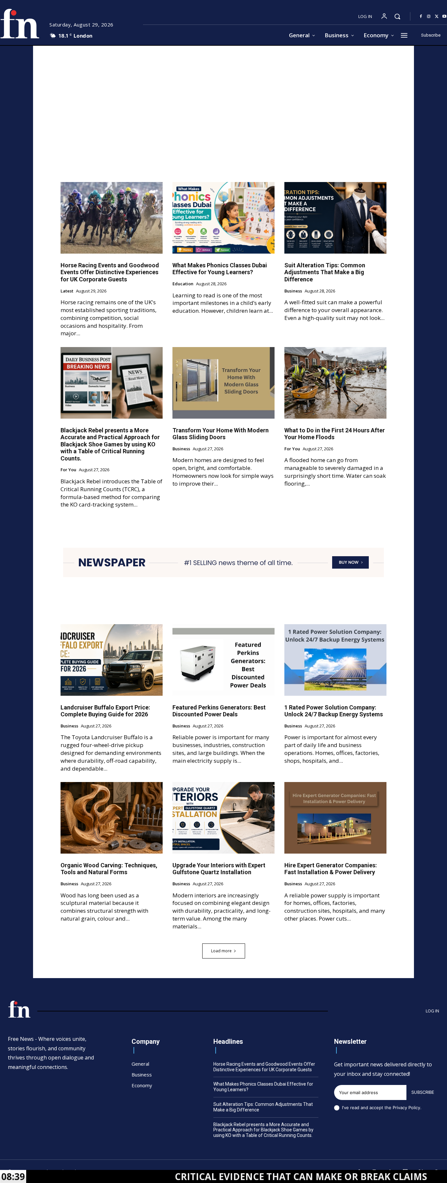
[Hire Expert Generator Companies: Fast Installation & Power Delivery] (335, 817)
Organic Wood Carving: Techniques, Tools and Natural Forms (109, 869)
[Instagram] (429, 17)
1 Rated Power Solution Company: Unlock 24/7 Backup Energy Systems (333, 711)
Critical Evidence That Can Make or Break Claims (250, 1176)
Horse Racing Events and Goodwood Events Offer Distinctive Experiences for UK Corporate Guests (110, 272)
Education (182, 284)
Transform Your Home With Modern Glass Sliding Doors (220, 434)
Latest (67, 291)
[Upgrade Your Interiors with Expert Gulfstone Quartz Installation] (223, 817)
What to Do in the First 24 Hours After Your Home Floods (334, 434)
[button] (397, 16)
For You (68, 470)
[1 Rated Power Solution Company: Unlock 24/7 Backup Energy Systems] (335, 659)
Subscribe (422, 1092)
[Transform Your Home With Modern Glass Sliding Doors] (223, 382)
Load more (221, 951)
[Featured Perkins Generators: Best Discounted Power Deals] (223, 659)
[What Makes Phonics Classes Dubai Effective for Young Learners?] (223, 217)
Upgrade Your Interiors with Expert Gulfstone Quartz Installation (218, 869)
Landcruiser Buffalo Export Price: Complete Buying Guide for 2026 (105, 711)
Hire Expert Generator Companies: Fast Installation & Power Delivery (330, 869)
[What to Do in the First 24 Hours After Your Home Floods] (335, 382)
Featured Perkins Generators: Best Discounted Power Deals (219, 711)
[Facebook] (421, 17)
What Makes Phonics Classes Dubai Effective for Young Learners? (219, 269)
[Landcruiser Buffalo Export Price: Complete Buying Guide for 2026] (112, 659)
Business (293, 291)
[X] (436, 17)
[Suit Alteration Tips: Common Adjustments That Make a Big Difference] (335, 217)
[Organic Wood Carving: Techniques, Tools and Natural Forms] (112, 817)
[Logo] (19, 1009)
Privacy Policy (406, 1107)
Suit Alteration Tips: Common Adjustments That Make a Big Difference (324, 272)
